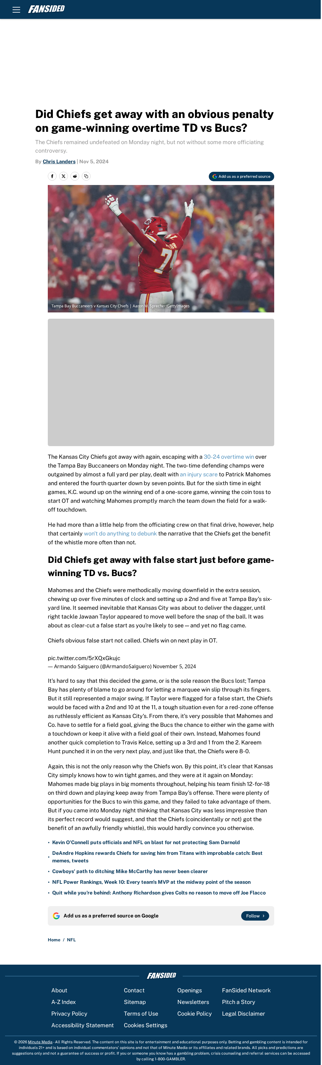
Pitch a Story (238, 1002)
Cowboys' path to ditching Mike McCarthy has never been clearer (130, 871)
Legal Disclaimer (243, 1013)
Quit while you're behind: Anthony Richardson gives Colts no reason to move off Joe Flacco (159, 893)
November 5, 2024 (174, 666)
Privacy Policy (69, 1013)
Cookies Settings (145, 1025)
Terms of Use (141, 1013)
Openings (189, 990)
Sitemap (135, 1002)
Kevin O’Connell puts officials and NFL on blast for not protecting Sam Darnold (146, 842)
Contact (134, 990)
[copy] (86, 176)
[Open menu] (16, 9)
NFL (71, 939)
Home (54, 939)
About (59, 990)
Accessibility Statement (82, 1025)
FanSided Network (246, 990)
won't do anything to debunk (120, 533)
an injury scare (199, 474)
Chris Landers (59, 162)
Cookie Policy (194, 1013)
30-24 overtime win (229, 456)
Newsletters (193, 1002)
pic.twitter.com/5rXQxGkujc (84, 658)
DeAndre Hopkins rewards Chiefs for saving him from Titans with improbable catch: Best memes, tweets (157, 857)
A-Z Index (63, 1002)
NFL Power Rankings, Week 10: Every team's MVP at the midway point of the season (151, 882)
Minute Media (40, 1042)
